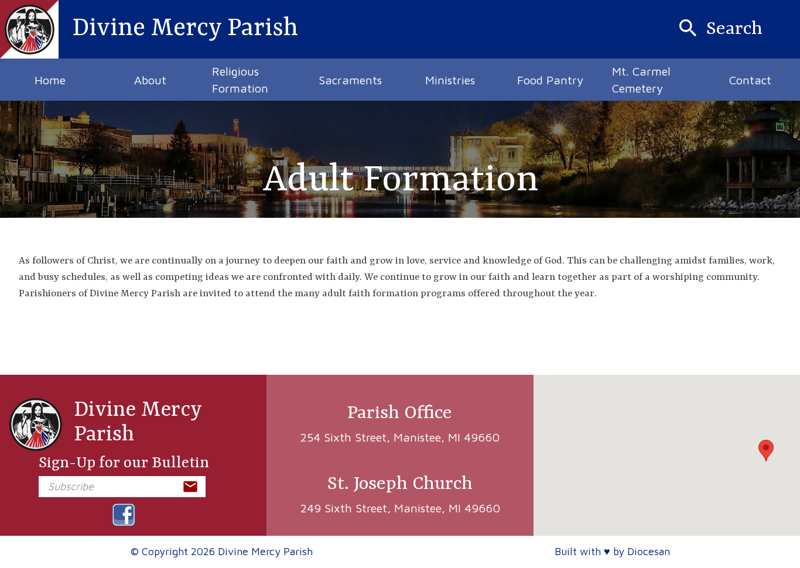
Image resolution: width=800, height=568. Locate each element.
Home (50, 80)
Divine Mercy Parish (137, 422)
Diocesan (648, 551)
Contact (750, 80)
